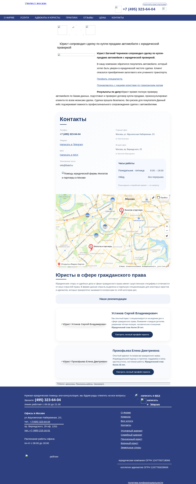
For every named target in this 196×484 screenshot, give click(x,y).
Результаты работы (84, 384)
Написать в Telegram (71, 144)
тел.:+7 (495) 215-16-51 (37, 430)
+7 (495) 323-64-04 (70, 134)
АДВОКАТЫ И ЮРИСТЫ (47, 17)
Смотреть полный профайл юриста (132, 334)
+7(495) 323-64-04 (40, 421)
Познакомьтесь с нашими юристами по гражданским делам (130, 85)
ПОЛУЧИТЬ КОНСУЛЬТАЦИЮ (154, 5)
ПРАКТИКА (71, 17)
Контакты (126, 425)
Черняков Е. (99, 384)
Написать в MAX (69, 155)
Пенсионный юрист (131, 439)
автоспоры (70, 384)
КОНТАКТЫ (118, 17)
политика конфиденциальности (145, 482)
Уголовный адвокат (132, 430)
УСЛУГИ (24, 17)
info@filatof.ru (66, 165)
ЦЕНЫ (102, 17)
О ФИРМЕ (9, 17)
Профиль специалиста (110, 79)
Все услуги (127, 421)
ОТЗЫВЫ (88, 17)
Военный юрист (129, 443)
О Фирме (126, 412)
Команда (126, 416)
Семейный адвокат (131, 435)
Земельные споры (131, 447)
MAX (157, 395)
